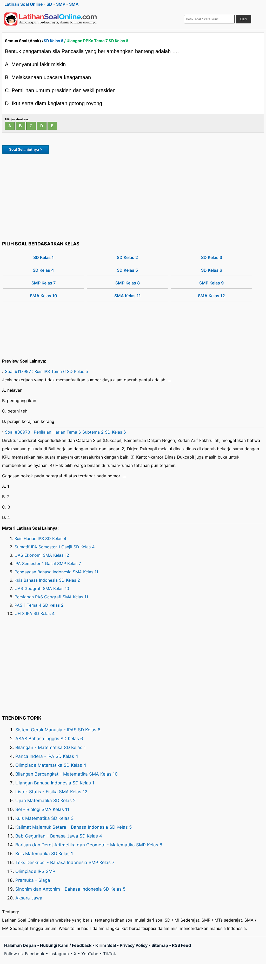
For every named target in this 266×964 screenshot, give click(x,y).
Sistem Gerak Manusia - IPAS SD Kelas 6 (58, 729)
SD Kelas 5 (127, 270)
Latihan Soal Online (23, 4)
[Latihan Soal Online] (50, 19)
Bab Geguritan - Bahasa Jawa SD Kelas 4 (58, 836)
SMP (60, 4)
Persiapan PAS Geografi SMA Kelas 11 (51, 596)
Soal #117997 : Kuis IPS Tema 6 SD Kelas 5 (46, 371)
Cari (243, 19)
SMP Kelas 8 (127, 283)
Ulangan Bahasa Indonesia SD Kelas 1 (54, 782)
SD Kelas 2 (127, 257)
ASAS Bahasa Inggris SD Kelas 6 (49, 738)
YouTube (89, 953)
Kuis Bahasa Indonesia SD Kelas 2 (47, 580)
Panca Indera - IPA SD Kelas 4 (46, 756)
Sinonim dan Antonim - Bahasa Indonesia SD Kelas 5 (70, 889)
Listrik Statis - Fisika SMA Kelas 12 (51, 791)
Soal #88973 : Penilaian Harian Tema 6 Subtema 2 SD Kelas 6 (65, 432)
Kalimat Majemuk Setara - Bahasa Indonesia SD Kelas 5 (73, 827)
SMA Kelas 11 (127, 295)
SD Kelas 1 (43, 257)
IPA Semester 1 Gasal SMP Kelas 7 (48, 563)
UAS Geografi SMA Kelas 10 (42, 588)
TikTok (109, 953)
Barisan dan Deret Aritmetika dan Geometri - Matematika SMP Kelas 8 (88, 844)
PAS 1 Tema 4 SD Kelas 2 (39, 605)
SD (49, 4)
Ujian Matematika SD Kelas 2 (45, 800)
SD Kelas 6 (53, 40)
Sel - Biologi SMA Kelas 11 (42, 809)
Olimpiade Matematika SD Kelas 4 (50, 765)
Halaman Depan (20, 945)
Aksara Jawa (28, 897)
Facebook (34, 953)
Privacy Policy (134, 945)
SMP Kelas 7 (43, 283)
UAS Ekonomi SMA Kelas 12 (42, 555)
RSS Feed (181, 945)
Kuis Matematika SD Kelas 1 (44, 853)
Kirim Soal (105, 945)
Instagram (59, 953)
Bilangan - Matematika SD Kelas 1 (50, 747)
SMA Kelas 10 (43, 295)
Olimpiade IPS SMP (35, 871)
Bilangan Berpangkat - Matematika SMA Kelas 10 (66, 774)
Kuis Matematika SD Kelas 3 (44, 818)
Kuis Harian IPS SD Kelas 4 (40, 538)
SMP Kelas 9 (211, 283)
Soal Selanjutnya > (25, 149)
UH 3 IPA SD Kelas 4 (35, 613)
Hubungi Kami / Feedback (65, 945)
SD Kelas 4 (43, 270)
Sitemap (159, 945)
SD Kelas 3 (211, 257)
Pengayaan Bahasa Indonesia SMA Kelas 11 (56, 571)
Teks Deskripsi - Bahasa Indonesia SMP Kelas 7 (65, 862)
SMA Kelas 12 (211, 295)
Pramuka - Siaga (32, 880)
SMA (74, 4)
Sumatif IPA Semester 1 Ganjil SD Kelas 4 (55, 546)
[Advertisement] (133, 196)
